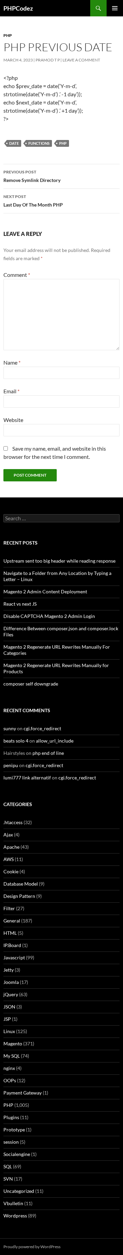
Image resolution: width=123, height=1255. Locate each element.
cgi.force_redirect (42, 728)
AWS (8, 859)
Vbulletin (13, 1203)
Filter (9, 908)
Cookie (10, 871)
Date (14, 143)
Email (11, 391)
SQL (7, 1166)
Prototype (14, 1129)
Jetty (8, 970)
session (11, 1142)
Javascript (14, 957)
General (11, 920)
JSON (9, 1007)
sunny (9, 728)
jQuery (10, 994)
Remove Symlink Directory (31, 176)
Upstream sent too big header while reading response (59, 561)
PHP (7, 35)
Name (11, 362)
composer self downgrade (30, 684)
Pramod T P (48, 59)
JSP (7, 1019)
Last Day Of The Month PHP (33, 201)
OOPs (9, 1080)
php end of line (48, 753)
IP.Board (12, 945)
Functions (39, 143)
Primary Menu (115, 8)
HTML (10, 933)
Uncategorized (18, 1191)
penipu (10, 765)
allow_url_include (54, 741)
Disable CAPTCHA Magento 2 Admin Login (49, 616)
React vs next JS (20, 604)
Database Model (20, 884)
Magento (12, 1043)
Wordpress (15, 1215)
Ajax (8, 834)
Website (13, 420)
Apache (11, 847)
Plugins (11, 1117)
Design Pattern (19, 896)
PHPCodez (18, 8)
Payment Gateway (22, 1093)
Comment (16, 274)
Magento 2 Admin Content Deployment (45, 591)
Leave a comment (81, 59)
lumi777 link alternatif (27, 777)
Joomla (11, 982)
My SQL (11, 1056)
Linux (9, 1031)
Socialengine (16, 1154)
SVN (8, 1179)
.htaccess (13, 822)
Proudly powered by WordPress (31, 1246)
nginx (9, 1068)
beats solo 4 (15, 741)
